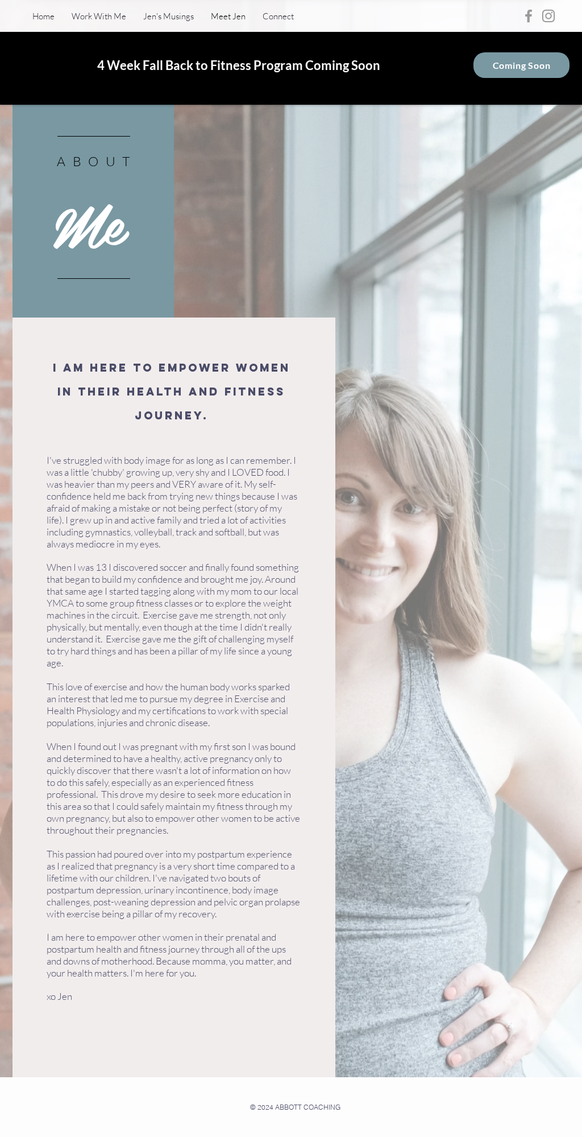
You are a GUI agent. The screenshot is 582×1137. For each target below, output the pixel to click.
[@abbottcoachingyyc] (548, 15)
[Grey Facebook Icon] (528, 15)
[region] (93, 211)
